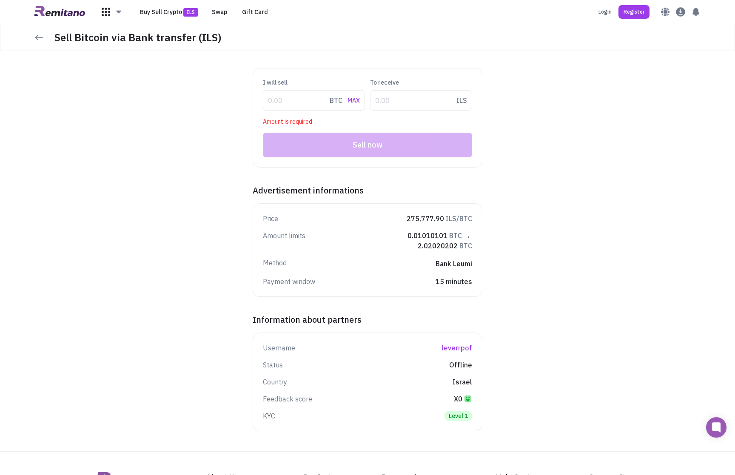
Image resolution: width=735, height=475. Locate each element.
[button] (112, 12)
